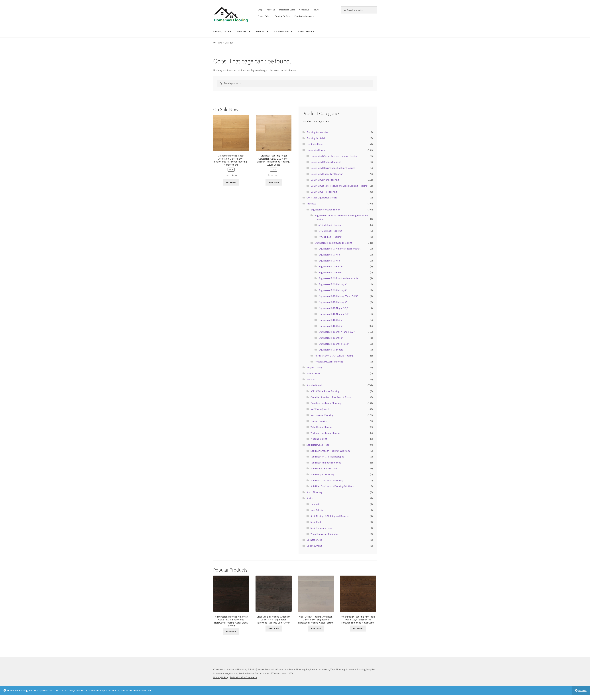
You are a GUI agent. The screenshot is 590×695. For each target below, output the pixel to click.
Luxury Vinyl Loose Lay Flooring (327, 173)
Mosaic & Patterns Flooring (329, 361)
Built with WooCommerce (243, 677)
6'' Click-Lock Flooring (330, 230)
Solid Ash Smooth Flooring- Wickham (330, 450)
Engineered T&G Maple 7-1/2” (334, 313)
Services (260, 31)
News (316, 9)
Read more (231, 182)
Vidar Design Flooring (322, 426)
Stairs (310, 498)
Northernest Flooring (322, 415)
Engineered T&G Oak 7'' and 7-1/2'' (337, 331)
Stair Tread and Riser (321, 527)
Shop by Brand (281, 31)
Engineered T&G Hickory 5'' (333, 284)
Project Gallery (306, 31)
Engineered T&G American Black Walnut (339, 248)
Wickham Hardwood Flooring (326, 432)
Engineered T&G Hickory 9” (333, 302)
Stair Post (316, 521)
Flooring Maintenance (304, 16)
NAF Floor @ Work (320, 409)
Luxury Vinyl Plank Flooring (325, 179)
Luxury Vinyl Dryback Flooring (326, 161)
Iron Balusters (318, 510)
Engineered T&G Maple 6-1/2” (334, 308)
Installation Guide (287, 9)
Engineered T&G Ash (329, 254)
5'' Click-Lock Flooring (330, 224)
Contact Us (304, 9)
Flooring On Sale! (282, 16)
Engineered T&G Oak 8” (331, 337)
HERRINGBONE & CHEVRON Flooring (334, 355)
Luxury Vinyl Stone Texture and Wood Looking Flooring (339, 185)
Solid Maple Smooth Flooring (326, 462)
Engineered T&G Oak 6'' (331, 325)
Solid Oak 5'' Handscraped (324, 468)
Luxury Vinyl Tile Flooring (324, 191)
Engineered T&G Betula (331, 266)
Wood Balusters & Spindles (324, 533)
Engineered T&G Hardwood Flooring (333, 242)
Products (241, 31)
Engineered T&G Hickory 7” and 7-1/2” (338, 296)
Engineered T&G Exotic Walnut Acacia (338, 278)
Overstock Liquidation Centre (322, 197)
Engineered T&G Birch (330, 272)
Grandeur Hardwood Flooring (326, 403)
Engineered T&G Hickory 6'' (333, 290)
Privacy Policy (264, 16)
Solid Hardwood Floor (318, 444)
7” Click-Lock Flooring (330, 236)
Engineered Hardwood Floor (325, 209)
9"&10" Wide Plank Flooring (325, 391)
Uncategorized (314, 539)
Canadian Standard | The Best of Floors (331, 397)
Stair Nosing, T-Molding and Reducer (330, 516)
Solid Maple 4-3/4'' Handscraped (327, 456)
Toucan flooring (319, 420)
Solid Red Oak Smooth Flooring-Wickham (332, 486)
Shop (260, 9)
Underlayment (314, 545)
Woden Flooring (319, 438)
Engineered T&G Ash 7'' (331, 260)
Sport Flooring (314, 492)
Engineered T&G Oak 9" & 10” (334, 343)
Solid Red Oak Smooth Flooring (327, 480)
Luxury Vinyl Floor (316, 150)
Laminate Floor (315, 144)
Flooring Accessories (317, 132)
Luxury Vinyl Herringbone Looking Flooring (333, 167)
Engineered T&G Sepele (331, 349)
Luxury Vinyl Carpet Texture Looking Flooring (334, 156)
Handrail (315, 504)
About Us (271, 9)
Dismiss (582, 690)
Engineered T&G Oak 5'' (331, 319)
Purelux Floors (314, 373)
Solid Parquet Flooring (322, 474)
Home (219, 42)
